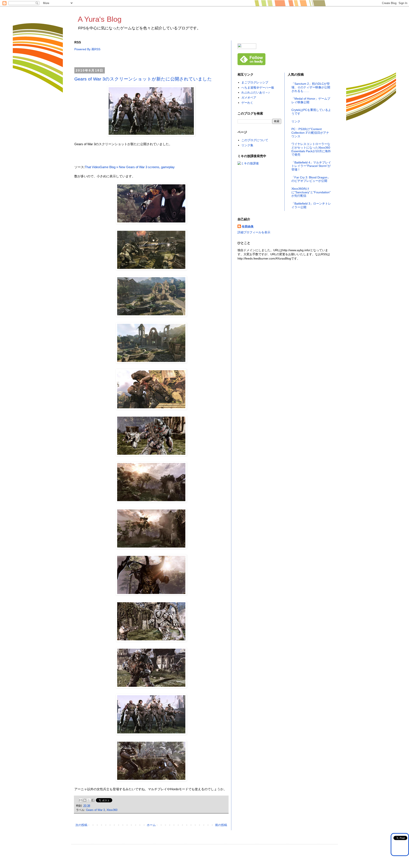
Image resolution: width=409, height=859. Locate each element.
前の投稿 (221, 825)
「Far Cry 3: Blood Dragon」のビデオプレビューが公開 (310, 179)
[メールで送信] (81, 800)
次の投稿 (81, 825)
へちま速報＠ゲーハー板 (257, 87)
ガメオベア (248, 97)
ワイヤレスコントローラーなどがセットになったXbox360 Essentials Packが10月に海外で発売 (311, 149)
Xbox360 (112, 810)
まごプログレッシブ (254, 82)
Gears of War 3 (95, 810)
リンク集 (247, 145)
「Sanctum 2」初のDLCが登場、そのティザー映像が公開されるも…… (310, 87)
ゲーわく (247, 102)
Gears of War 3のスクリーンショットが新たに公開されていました (143, 78)
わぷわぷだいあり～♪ (255, 92)
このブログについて (254, 140)
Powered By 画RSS (87, 49)
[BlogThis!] (85, 800)
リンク (295, 121)
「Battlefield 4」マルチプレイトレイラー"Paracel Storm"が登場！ (311, 166)
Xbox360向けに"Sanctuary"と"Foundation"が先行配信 (311, 192)
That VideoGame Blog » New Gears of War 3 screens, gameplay (130, 167)
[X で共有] (89, 800)
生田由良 (248, 226)
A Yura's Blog (99, 19)
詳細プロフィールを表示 (254, 232)
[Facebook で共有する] (93, 800)
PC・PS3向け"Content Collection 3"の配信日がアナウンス (310, 132)
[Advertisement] (151, 59)
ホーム (151, 825)
